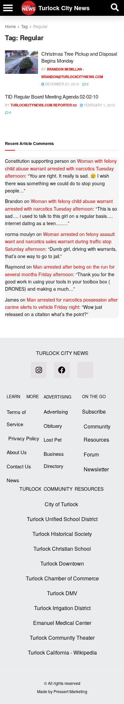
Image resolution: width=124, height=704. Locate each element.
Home (10, 26)
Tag (24, 26)
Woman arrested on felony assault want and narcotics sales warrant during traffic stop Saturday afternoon (60, 241)
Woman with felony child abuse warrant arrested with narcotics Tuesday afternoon (61, 168)
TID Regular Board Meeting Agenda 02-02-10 (51, 96)
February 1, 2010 (99, 105)
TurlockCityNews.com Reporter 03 (44, 105)
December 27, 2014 (61, 84)
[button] (8, 8)
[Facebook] (62, 370)
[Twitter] (85, 370)
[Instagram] (39, 370)
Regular (40, 26)
